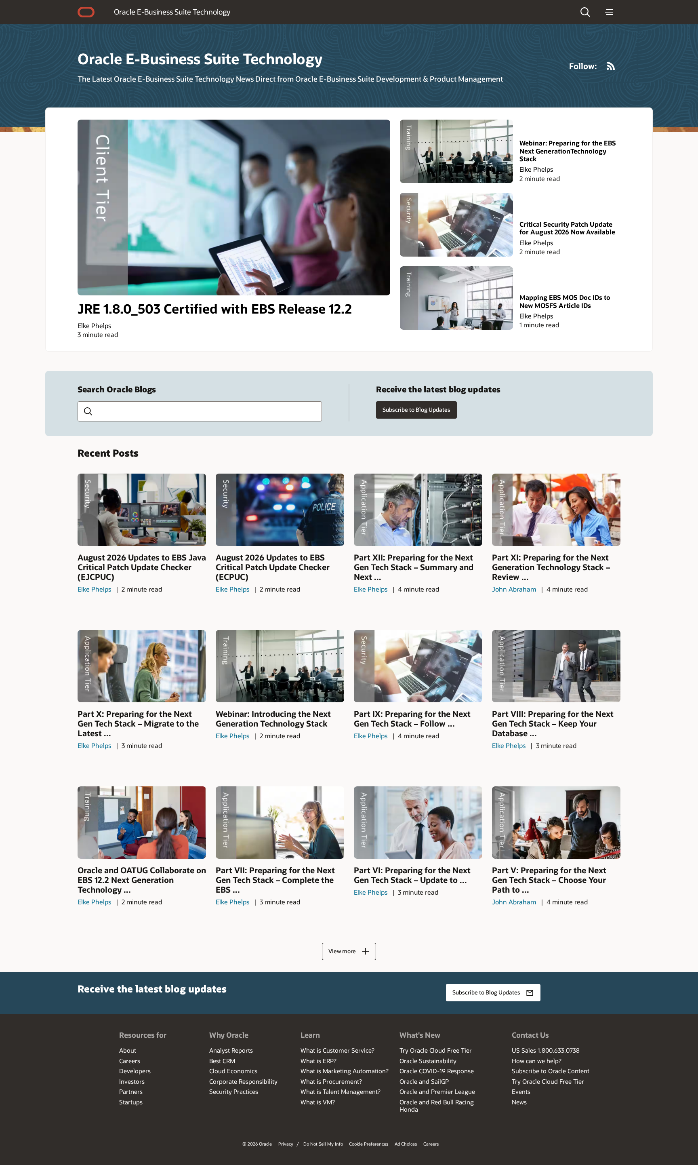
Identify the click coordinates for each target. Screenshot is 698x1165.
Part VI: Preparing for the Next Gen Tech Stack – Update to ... (412, 875)
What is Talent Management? (341, 1091)
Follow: (583, 66)
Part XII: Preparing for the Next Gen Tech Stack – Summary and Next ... (413, 566)
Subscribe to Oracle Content (550, 1071)
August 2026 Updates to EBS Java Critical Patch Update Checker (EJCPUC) (142, 566)
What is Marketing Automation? (345, 1071)
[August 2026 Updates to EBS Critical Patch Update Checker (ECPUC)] (280, 510)
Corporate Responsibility (243, 1081)
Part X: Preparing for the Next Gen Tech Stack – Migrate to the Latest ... (138, 723)
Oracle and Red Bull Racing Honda (436, 1105)
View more (342, 951)
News (519, 1102)
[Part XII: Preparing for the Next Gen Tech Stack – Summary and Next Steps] (418, 510)
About (127, 1050)
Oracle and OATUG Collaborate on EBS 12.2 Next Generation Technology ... (142, 879)
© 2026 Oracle (257, 1144)
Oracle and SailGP (424, 1081)
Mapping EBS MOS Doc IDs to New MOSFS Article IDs (564, 301)
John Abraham (514, 589)
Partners (131, 1091)
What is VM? (318, 1102)
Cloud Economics (233, 1071)
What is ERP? (318, 1061)
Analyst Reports (231, 1050)
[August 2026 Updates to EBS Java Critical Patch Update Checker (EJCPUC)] (142, 510)
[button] (585, 12)
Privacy (285, 1144)
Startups (131, 1102)
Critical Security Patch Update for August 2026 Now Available (567, 228)
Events (521, 1091)
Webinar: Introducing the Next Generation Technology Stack (273, 718)
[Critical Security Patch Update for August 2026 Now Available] (456, 224)
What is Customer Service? (337, 1050)
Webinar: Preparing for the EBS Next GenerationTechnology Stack (567, 150)
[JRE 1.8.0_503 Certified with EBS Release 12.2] (234, 207)
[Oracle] (86, 12)
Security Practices (233, 1091)
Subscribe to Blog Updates (416, 409)
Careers (129, 1061)
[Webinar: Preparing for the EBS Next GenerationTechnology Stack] (456, 151)
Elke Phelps (94, 325)
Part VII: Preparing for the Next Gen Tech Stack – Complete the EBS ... (275, 879)
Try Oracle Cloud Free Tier (435, 1050)
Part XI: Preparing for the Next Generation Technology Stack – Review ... (551, 566)
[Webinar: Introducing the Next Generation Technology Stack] (280, 666)
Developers (135, 1071)
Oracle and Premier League (437, 1091)
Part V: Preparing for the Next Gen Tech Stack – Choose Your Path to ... (549, 879)
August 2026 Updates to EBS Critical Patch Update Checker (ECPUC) (273, 566)
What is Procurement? (331, 1081)
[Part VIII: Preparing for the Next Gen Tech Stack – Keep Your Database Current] (556, 666)
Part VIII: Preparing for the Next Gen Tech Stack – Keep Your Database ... (553, 723)
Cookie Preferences (368, 1144)
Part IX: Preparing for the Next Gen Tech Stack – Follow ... (412, 718)
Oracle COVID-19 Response (436, 1071)
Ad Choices (406, 1144)
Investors (132, 1081)
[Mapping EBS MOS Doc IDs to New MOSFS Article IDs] (456, 298)
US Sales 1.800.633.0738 (546, 1050)
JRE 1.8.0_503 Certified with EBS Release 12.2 (215, 308)
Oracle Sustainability (427, 1061)
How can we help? (536, 1061)
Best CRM (222, 1061)
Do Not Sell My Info (323, 1144)
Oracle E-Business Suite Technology (172, 12)
